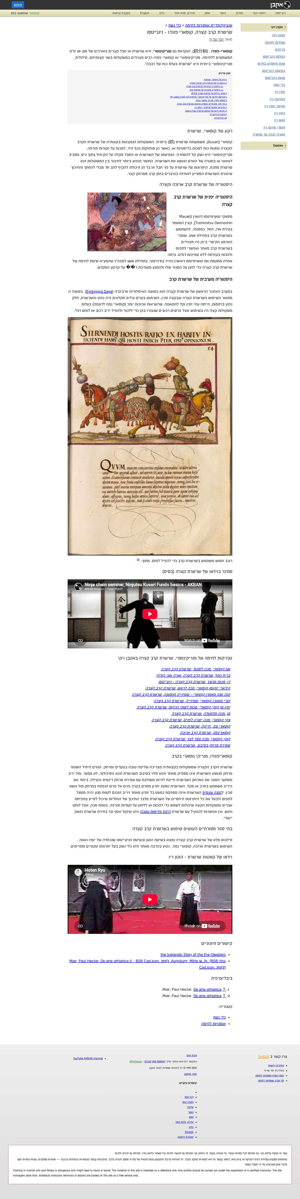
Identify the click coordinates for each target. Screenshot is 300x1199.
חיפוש (18, 5)
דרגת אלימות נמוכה (155, 811)
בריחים (280, 49)
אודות (239, 13)
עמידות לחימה (275, 42)
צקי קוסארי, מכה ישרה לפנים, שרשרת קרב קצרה (191, 720)
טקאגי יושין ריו (274, 106)
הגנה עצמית (212, 792)
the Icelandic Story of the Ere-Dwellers (193, 954)
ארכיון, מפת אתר (184, 13)
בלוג (161, 13)
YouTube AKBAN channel (88, 1058)
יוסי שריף (216, 39)
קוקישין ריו (277, 99)
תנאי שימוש (190, 1074)
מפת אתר (191, 1055)
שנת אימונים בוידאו (271, 63)
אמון (207, 13)
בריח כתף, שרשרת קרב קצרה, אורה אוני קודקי (193, 675)
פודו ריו (280, 92)
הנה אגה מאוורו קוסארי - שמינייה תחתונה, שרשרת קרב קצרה (181, 694)
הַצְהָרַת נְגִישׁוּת (121, 13)
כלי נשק (174, 25)
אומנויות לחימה (213, 1023)
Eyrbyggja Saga (99, 291)
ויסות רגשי (259, 13)
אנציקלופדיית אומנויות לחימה (208, 25)
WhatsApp (136, 1061)
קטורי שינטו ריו (274, 127)
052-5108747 (19, 13)
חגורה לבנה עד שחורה (269, 134)
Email (148, 1061)
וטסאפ (34, 13)
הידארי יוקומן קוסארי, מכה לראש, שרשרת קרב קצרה (187, 688)
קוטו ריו (279, 120)
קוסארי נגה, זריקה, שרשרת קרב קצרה (199, 726)
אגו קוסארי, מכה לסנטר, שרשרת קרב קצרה (195, 669)
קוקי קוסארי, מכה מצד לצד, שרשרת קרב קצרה (192, 739)
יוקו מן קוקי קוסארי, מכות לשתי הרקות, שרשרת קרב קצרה (183, 707)
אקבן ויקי (278, 35)
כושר (223, 13)
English (144, 13)
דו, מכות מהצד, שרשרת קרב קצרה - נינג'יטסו (194, 682)
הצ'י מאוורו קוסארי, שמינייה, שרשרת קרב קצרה (192, 701)
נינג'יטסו (281, 13)
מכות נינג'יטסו (275, 78)
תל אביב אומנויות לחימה (271, 1080)
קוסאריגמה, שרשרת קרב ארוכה (205, 732)
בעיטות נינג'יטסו (273, 71)
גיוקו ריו (279, 113)
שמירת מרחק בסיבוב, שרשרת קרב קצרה (197, 745)
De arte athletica (207, 989)
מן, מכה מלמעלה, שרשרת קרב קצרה (201, 713)
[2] (138, 559)
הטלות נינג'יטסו (274, 56)
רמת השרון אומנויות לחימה (269, 1075)
